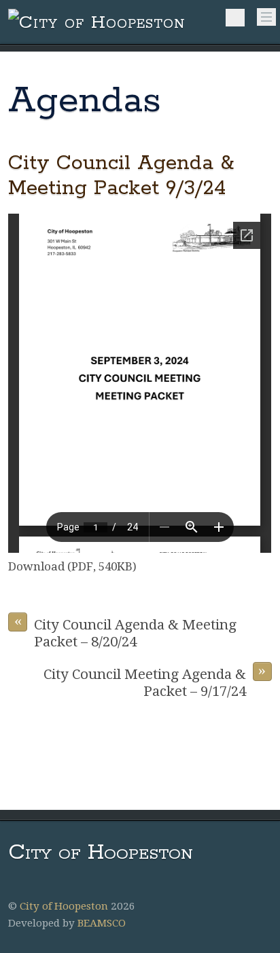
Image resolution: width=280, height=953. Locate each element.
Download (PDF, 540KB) (72, 566)
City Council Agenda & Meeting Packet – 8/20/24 (125, 631)
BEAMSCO (101, 923)
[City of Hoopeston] (97, 23)
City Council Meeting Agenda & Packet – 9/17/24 (154, 680)
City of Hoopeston (64, 906)
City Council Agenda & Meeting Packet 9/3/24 (121, 175)
